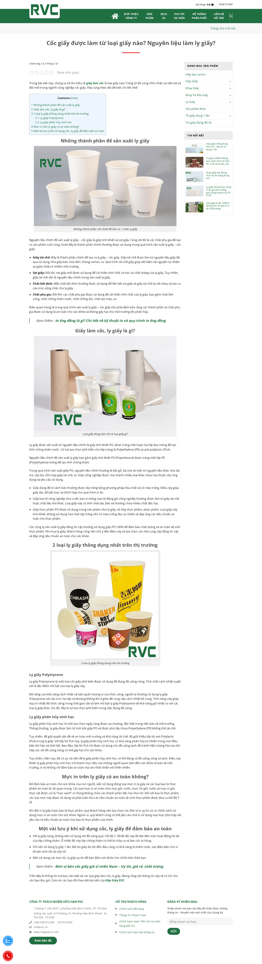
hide (74, 98)
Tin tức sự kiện (179, 16)
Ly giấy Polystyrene (49, 118)
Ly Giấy (190, 102)
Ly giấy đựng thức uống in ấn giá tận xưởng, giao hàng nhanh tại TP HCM (218, 191)
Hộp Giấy (192, 81)
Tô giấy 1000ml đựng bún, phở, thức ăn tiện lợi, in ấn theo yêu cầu (218, 161)
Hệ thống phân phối (199, 16)
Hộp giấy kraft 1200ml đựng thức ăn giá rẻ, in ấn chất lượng (218, 206)
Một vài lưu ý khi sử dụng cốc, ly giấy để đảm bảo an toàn (67, 131)
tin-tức (231, 28)
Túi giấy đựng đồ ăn (199, 122)
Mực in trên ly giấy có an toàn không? (55, 126)
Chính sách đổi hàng (131, 908)
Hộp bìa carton (196, 74)
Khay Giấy (192, 88)
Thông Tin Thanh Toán (132, 915)
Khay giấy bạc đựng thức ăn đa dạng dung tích (217, 175)
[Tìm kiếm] (231, 16)
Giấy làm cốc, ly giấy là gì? (48, 109)
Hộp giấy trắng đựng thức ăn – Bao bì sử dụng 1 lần (217, 146)
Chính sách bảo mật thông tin (137, 932)
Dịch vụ (164, 16)
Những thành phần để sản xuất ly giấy (55, 105)
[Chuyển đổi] (230, 81)
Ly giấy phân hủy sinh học (53, 122)
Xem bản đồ (43, 940)
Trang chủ (217, 28)
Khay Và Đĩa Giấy (197, 95)
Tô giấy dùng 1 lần (198, 115)
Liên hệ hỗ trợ (219, 16)
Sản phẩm (149, 16)
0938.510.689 (226, 4)
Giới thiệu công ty (131, 16)
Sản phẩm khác (196, 109)
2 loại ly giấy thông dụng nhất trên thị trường (60, 113)
